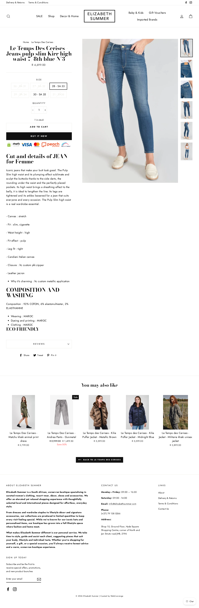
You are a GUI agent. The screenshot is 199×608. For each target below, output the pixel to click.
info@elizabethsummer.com (122, 503)
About (161, 492)
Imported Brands (147, 20)
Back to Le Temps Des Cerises (102, 459)
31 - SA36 (58, 94)
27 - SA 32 (39, 86)
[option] (130, 111)
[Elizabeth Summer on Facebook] (8, 589)
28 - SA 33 (58, 86)
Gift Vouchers (157, 13)
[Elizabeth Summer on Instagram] (15, 589)
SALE (39, 16)
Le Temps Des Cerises (42, 42)
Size (39, 79)
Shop (51, 16)
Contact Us (163, 508)
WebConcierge (117, 596)
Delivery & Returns (15, 2)
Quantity (39, 103)
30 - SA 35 (39, 94)
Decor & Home (69, 16)
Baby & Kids (136, 13)
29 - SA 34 (20, 94)
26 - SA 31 (20, 86)
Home (26, 42)
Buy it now (39, 136)
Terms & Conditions (38, 2)
